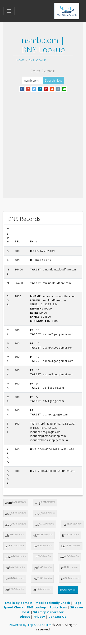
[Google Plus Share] (27, 88)
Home (20, 60)
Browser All (68, 590)
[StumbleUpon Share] (52, 88)
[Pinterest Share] (46, 88)
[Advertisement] (43, 140)
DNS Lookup (37, 60)
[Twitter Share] (34, 88)
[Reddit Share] (58, 88)
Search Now (53, 80)
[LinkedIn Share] (40, 88)
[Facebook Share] (21, 88)
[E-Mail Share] (64, 88)
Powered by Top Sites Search (30, 625)
